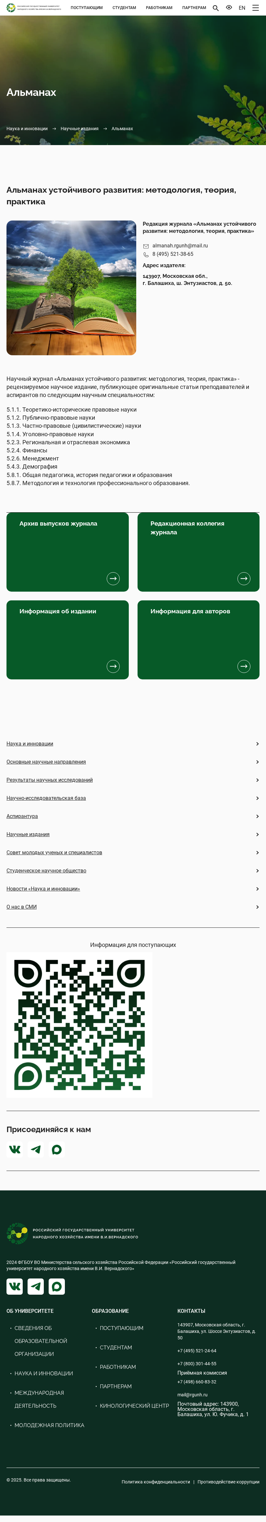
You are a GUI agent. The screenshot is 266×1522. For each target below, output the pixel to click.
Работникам (159, 8)
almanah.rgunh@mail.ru (180, 245)
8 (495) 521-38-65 (172, 254)
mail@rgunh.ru (192, 1394)
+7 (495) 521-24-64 (196, 1350)
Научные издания (80, 128)
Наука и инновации (27, 128)
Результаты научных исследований (49, 780)
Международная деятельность (39, 1399)
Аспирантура (22, 816)
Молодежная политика (49, 1425)
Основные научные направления (46, 762)
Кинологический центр (134, 1406)
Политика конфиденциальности (156, 1482)
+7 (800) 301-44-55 (196, 1363)
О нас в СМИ (21, 907)
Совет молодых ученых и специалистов (54, 852)
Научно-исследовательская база (46, 798)
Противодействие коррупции (229, 1482)
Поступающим (87, 8)
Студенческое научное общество (46, 871)
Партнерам (194, 8)
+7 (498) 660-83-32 (196, 1381)
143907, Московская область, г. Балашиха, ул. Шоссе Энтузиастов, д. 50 (216, 1331)
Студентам (124, 8)
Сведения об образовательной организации (41, 1341)
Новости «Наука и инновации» (43, 889)
